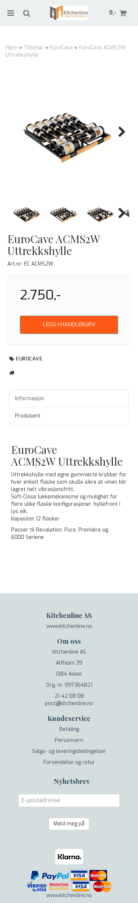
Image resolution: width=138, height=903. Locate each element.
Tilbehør (34, 47)
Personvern (69, 740)
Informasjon (29, 398)
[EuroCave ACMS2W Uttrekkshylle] (69, 131)
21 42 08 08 (69, 696)
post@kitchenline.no (69, 703)
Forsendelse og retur (69, 762)
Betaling (69, 729)
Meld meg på (69, 823)
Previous (20, 131)
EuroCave (61, 47)
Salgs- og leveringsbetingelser (69, 751)
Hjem (12, 47)
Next (118, 131)
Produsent (27, 415)
